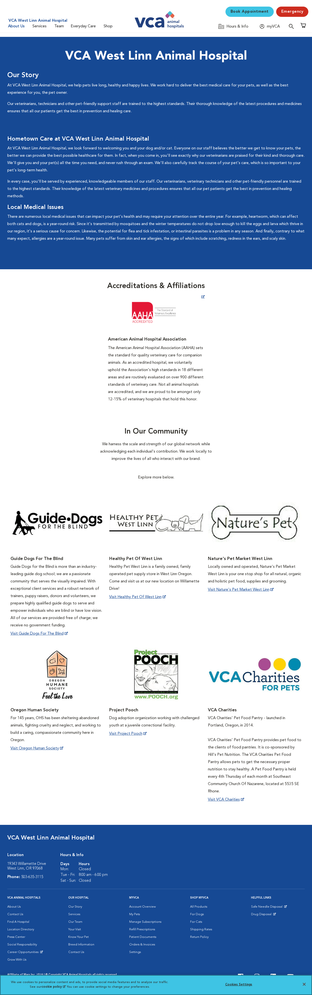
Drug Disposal (263, 915)
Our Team (75, 921)
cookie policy (53, 986)
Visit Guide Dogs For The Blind (37, 634)
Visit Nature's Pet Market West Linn (238, 590)
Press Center (16, 937)
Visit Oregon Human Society (34, 748)
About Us (16, 26)
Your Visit (74, 929)
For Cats (196, 921)
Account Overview (142, 906)
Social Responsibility (22, 944)
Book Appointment (250, 12)
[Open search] (292, 26)
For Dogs (197, 914)
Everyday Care (83, 26)
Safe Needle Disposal (267, 908)
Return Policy (199, 937)
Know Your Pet (78, 937)
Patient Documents (142, 937)
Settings (135, 952)
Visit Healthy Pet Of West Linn (135, 597)
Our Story (75, 906)
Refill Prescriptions (142, 929)
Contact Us (15, 914)
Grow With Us (16, 959)
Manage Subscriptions (145, 921)
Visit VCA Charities (224, 800)
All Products (198, 906)
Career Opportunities (23, 953)
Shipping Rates (201, 929)
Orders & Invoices (142, 944)
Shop (108, 26)
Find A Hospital (18, 921)
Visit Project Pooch (125, 734)
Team (59, 26)
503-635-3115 (32, 877)
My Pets (134, 914)
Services (39, 26)
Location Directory (20, 929)
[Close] (304, 984)
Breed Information (81, 944)
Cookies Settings (238, 984)
